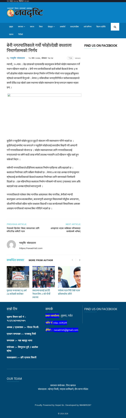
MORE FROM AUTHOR (41, 260)
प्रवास (11, 34)
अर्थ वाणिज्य (87, 26)
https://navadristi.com (30, 248)
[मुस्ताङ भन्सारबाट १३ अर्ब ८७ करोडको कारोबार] (18, 277)
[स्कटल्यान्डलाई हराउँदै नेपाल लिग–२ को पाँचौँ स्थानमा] (43, 277)
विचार (41, 26)
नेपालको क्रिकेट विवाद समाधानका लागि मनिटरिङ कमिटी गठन (23, 230)
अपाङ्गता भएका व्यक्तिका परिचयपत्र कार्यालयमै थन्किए (66, 230)
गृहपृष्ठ (11, 26)
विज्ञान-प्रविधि (101, 26)
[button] (115, 26)
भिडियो (20, 34)
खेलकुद (50, 26)
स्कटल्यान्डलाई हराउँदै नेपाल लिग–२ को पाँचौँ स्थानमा (41, 294)
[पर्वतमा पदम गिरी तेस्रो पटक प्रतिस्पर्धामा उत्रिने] (69, 277)
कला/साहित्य (74, 26)
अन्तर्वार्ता (62, 26)
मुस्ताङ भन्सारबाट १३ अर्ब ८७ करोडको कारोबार (16, 292)
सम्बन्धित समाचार (15, 261)
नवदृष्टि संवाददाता (17, 58)
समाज (32, 26)
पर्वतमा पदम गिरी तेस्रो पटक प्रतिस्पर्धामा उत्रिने (69, 292)
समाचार (20, 26)
